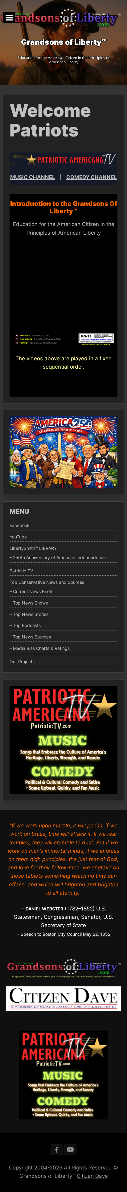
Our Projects (22, 661)
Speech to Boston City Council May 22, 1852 (65, 934)
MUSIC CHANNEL (32, 177)
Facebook (20, 525)
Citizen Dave (92, 1176)
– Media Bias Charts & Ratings (40, 648)
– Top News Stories (29, 614)
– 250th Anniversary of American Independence (58, 557)
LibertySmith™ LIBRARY (33, 548)
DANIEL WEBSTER (44, 908)
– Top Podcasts (25, 625)
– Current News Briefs (31, 591)
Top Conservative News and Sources (47, 582)
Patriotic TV (21, 570)
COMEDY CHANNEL (91, 177)
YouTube (18, 536)
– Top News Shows (29, 602)
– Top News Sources (30, 636)
